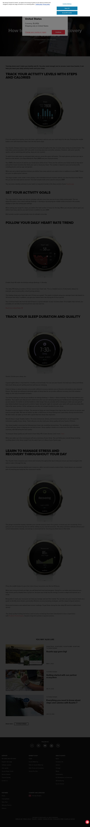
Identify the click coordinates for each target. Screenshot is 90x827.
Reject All (67, 8)
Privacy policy (46, 4)
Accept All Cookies (67, 12)
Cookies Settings (67, 4)
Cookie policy (39, 4)
